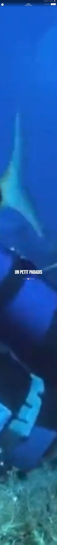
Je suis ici (25, 278)
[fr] (55, 1)
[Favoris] (48, 4)
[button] (49, 4)
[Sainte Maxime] (28, 4)
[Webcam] (46, 4)
